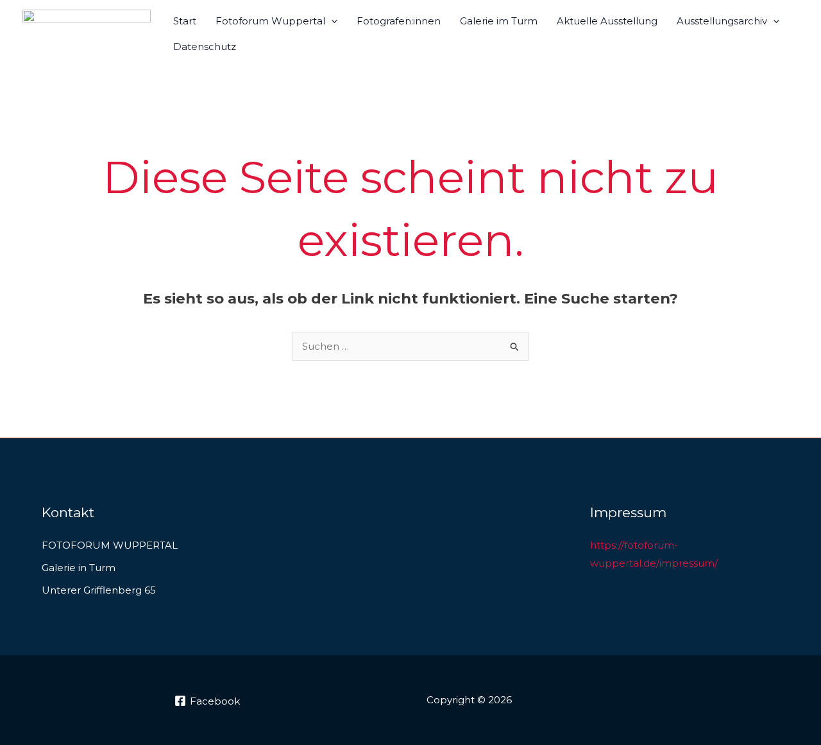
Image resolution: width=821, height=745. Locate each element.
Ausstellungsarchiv (722, 21)
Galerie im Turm (498, 21)
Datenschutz (204, 46)
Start (184, 21)
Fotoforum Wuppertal (270, 21)
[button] (331, 21)
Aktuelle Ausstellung (607, 21)
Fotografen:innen (399, 21)
